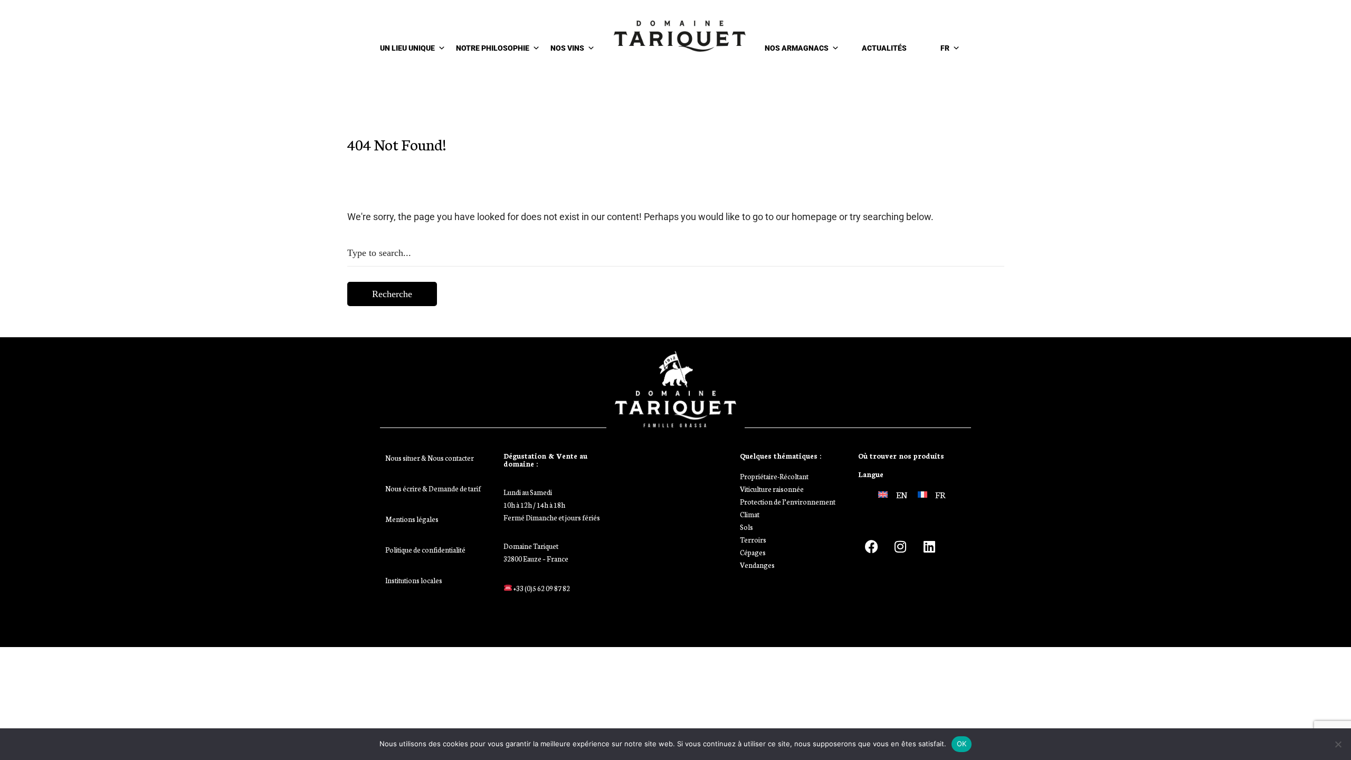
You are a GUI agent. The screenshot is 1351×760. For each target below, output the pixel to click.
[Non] (1338, 744)
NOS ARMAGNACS (797, 48)
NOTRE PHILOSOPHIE (492, 48)
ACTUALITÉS (884, 48)
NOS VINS (567, 48)
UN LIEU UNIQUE (407, 48)
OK (962, 743)
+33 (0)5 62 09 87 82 (541, 588)
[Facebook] (871, 546)
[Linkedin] (929, 546)
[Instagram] (900, 546)
